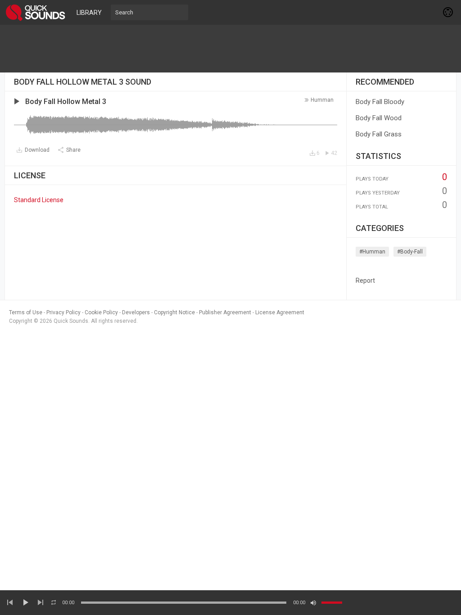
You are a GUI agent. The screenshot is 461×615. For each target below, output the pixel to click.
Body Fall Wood (379, 118)
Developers (136, 312)
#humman (372, 252)
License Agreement (279, 312)
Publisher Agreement (225, 312)
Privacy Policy (63, 312)
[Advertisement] (230, 48)
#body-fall (410, 252)
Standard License (38, 199)
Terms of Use (25, 312)
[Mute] (313, 602)
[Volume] (331, 602)
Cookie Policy (101, 312)
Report (365, 280)
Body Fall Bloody (380, 102)
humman (322, 100)
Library (89, 12)
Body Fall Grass (379, 134)
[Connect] (448, 12)
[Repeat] (53, 602)
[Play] (25, 602)
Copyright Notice (174, 312)
